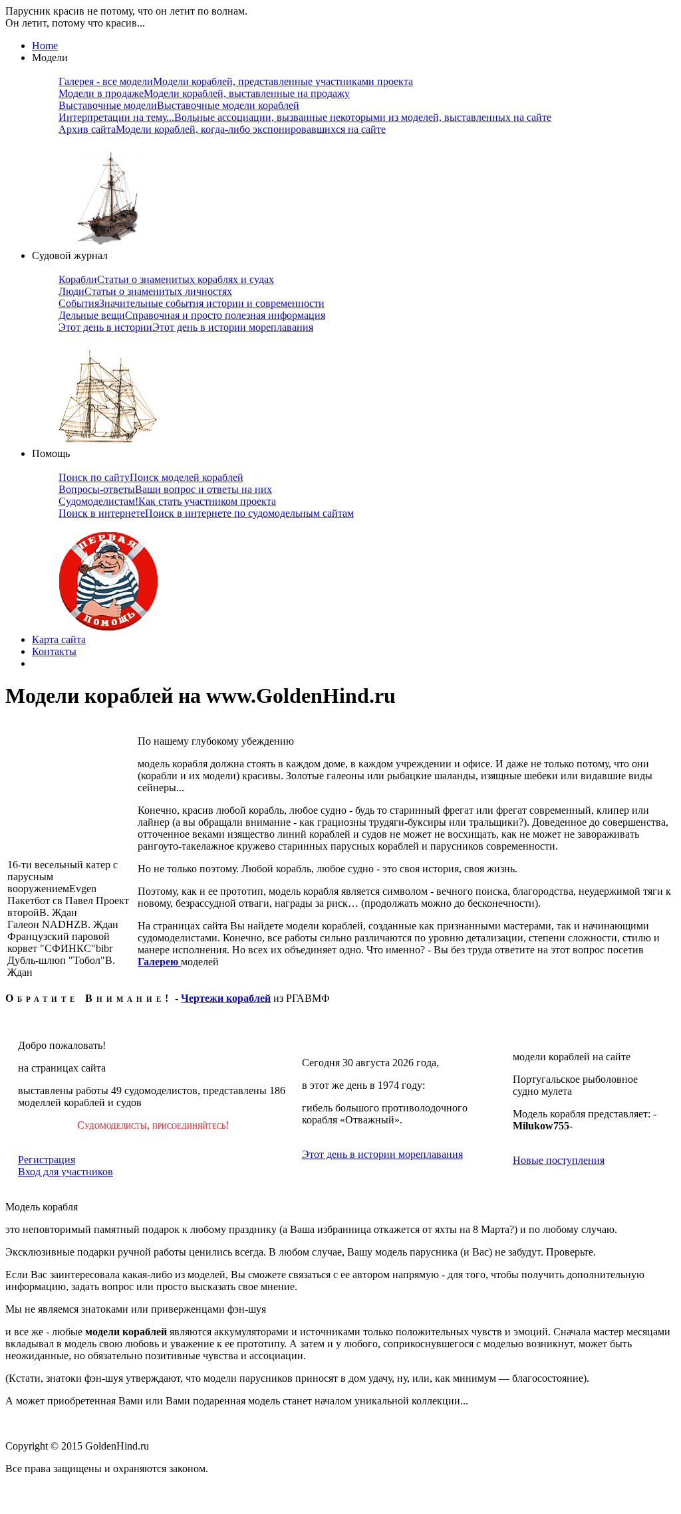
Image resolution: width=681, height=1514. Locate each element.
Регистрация (46, 1159)
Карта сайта (59, 639)
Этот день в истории (186, 327)
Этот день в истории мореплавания (382, 1154)
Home (45, 45)
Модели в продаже (204, 93)
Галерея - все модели (236, 81)
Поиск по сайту (151, 477)
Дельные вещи (192, 315)
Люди (145, 291)
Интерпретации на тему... (305, 117)
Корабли (166, 279)
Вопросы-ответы (165, 489)
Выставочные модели (179, 105)
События (192, 303)
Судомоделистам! (167, 501)
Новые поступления (559, 1160)
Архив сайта (222, 129)
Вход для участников (65, 1171)
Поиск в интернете (206, 513)
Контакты (54, 651)
